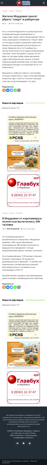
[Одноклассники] (29, 443)
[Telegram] (11, 90)
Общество (19, 11)
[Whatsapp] (15, 90)
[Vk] (17, 443)
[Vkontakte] (7, 90)
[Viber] (19, 90)
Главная (4, 11)
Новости (11, 11)
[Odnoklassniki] (4, 90)
